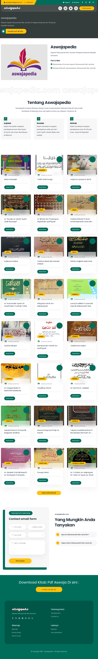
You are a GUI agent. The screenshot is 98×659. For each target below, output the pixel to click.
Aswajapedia (48, 651)
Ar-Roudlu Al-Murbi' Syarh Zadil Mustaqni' (15, 220)
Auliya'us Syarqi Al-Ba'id (80, 179)
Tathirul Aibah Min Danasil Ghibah (48, 262)
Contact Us (55, 616)
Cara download (56, 632)
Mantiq (8, 336)
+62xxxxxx (29, 2)
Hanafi (41, 421)
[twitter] (86, 2)
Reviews (76, 2)
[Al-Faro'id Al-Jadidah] (75, 396)
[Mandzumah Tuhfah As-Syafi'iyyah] (42, 356)
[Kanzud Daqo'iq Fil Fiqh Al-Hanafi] (42, 440)
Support (67, 2)
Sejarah (42, 170)
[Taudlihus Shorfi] (42, 396)
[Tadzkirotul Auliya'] (75, 353)
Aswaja (75, 294)
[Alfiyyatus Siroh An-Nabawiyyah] (42, 314)
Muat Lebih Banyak (49, 493)
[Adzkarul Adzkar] (9, 269)
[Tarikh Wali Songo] (42, 187)
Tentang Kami (55, 613)
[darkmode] (71, 8)
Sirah (41, 210)
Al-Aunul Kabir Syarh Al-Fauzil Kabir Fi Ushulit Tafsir (15, 304)
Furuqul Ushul (43, 472)
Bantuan (54, 629)
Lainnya (75, 170)
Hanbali (9, 210)
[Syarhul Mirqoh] (9, 353)
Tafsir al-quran (78, 463)
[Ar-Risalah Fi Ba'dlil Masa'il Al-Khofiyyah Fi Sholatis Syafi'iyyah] (9, 483)
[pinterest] (90, 2)
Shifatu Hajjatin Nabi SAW (81, 261)
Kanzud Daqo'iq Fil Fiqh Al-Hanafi (48, 431)
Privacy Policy (16, 632)
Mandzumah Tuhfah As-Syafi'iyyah (47, 346)
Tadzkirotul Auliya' (78, 345)
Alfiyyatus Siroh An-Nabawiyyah (45, 304)
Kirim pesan (20, 561)
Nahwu (74, 379)
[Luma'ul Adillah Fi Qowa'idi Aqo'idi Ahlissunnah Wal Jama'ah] (75, 314)
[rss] (32, 618)
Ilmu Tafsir (10, 294)
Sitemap (15, 629)
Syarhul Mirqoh (10, 345)
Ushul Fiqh (43, 463)
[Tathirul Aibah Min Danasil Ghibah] (42, 271)
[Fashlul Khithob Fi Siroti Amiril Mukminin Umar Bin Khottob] (75, 229)
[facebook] (82, 2)
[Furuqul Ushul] (42, 480)
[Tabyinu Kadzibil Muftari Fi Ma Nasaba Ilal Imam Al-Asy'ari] (75, 440)
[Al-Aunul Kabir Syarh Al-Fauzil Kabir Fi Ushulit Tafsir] (9, 314)
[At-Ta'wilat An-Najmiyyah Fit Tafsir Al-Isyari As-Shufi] (75, 483)
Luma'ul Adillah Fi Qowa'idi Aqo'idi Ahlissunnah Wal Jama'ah (81, 304)
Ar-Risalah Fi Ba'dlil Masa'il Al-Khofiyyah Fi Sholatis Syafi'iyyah (15, 473)
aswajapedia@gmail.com (14, 2)
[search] (76, 8)
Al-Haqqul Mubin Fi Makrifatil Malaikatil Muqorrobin (12, 389)
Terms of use (16, 636)
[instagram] (19, 618)
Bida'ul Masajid (10, 179)
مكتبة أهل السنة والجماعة (15, 31)
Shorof (42, 379)
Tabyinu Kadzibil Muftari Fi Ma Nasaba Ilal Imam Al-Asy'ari (81, 431)
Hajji (74, 252)
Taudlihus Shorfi (44, 388)
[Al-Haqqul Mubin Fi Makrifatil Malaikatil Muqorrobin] (9, 398)
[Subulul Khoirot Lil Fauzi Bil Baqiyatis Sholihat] (9, 440)
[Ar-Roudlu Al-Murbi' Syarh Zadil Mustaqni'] (9, 229)
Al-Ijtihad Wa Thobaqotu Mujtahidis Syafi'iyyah (48, 220)
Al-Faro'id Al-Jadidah (79, 388)
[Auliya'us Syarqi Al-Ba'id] (75, 187)
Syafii (41, 336)
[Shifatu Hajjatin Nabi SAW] (75, 269)
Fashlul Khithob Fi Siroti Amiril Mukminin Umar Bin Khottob (81, 220)
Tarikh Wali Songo (45, 179)
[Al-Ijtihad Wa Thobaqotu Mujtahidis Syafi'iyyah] (42, 229)
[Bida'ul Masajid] (9, 187)
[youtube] (93, 2)
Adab (41, 252)
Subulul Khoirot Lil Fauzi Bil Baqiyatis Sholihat (15, 431)
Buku (8, 170)
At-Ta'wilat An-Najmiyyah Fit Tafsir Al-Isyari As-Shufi (81, 473)
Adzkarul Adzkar (11, 261)
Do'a (7, 252)
